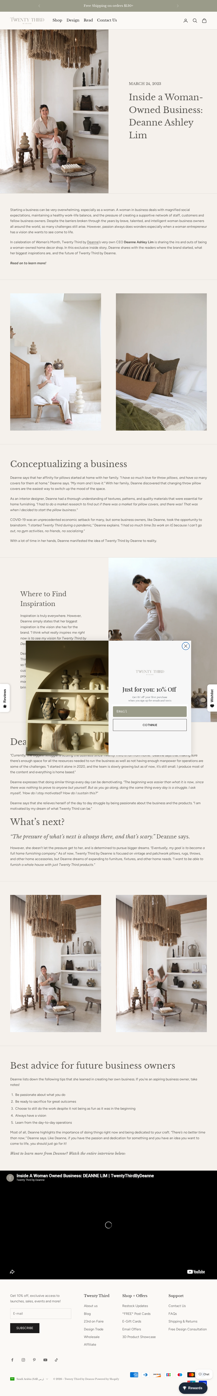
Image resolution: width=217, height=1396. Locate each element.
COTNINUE (150, 725)
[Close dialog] (185, 646)
